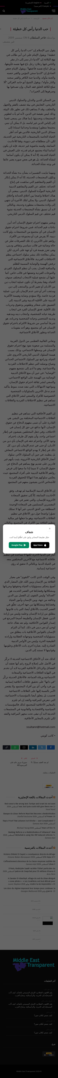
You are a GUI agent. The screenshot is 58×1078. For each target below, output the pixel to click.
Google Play (16, 545)
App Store (38, 545)
